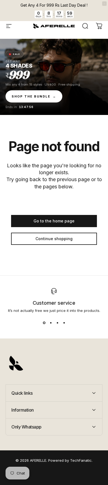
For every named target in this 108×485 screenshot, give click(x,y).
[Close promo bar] (104, 3)
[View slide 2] (50, 322)
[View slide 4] (64, 322)
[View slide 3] (57, 322)
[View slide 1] (44, 322)
